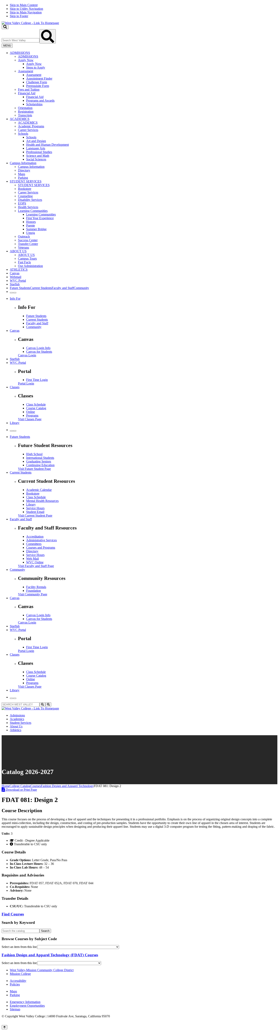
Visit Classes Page (29, 419)
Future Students (36, 316)
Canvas (14, 273)
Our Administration (30, 266)
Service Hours (35, 508)
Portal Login (26, 383)
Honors (31, 222)
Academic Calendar (39, 490)
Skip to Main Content (24, 5)
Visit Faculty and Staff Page (36, 566)
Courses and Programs (40, 547)
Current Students (37, 319)
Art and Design (36, 141)
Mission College (20, 973)
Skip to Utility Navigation (26, 8)
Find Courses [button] (13, 914)
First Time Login (37, 379)
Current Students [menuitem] (41, 288)
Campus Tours (27, 258)
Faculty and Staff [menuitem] (63, 288)
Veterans (23, 247)
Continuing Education (40, 465)
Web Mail (32, 558)
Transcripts (25, 115)
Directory (24, 170)
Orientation (25, 108)
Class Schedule (36, 404)
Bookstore (24, 188)
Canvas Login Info (38, 348)
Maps (21, 174)
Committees (33, 544)
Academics (17, 719)
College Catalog (20, 786)
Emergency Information (25, 1002)
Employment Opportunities (27, 1005)
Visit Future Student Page (34, 468)
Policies (15, 984)
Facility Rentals (36, 587)
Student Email (35, 512)
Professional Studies (39, 152)
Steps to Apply (35, 67)
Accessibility (18, 980)
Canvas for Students (39, 351)
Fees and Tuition (28, 89)
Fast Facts (24, 262)
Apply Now (25, 60)
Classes (14, 387)
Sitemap (15, 1009)
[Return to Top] (4, 1027)
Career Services (28, 130)
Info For (15, 298)
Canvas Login (27, 355)
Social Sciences (36, 159)
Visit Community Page (32, 594)
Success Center (28, 240)
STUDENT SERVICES (25, 181)
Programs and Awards (40, 100)
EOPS (22, 203)
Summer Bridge (36, 229)
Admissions (17, 715)
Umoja (30, 233)
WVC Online (35, 562)
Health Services (28, 207)
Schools (23, 133)
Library (14, 423)
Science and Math (37, 155)
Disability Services (30, 199)
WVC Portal (18, 280)
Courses (35, 786)
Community (33, 327)
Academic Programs (31, 126)
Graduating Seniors (38, 461)
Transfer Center (28, 244)
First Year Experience (40, 218)
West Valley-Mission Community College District (42, 970)
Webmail (15, 277)
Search (45, 930)
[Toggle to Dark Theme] (14, 292)
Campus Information (23, 163)
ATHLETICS (19, 269)
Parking (23, 177)
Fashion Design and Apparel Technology (67, 786)
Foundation (33, 590)
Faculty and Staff (37, 323)
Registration (25, 111)
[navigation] (139, 10)
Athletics (15, 730)
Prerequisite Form (37, 86)
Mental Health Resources (42, 501)
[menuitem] (143, 84)
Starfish (15, 284)
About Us (16, 726)
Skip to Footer (19, 16)
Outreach (24, 236)
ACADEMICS (19, 119)
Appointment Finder (39, 78)
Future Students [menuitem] (20, 288)
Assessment (25, 71)
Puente (30, 225)
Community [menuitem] (81, 288)
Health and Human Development (47, 144)
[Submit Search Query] (47, 36)
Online (30, 412)
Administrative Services (41, 540)
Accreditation (35, 536)
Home (6, 786)
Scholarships (34, 104)
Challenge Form (36, 82)
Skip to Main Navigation (26, 12)
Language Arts (35, 148)
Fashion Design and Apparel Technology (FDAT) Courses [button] (50, 955)
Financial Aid (26, 93)
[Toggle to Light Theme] (11, 292)
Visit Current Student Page (35, 515)
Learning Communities (33, 210)
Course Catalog (36, 408)
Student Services (20, 722)
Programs (32, 415)
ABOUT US (18, 251)
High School (34, 454)
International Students (40, 457)
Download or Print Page (21, 789)
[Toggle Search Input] (5, 27)
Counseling (25, 196)
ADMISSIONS (20, 52)
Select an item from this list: (19, 947)
